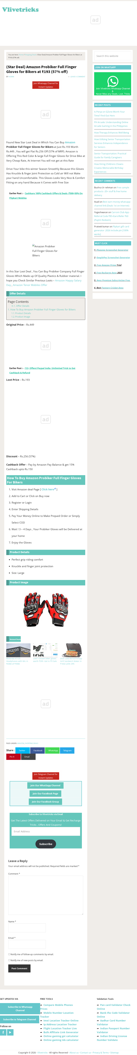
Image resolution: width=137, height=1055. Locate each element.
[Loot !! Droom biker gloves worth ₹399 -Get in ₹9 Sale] (45, 650)
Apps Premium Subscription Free (113, 280)
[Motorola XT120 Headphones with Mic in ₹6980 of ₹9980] (18, 650)
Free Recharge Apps (106, 272)
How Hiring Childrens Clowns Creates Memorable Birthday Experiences (108, 168)
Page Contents (18, 302)
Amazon (70, 142)
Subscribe (45, 844)
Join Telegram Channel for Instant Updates (46, 776)
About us (74, 1052)
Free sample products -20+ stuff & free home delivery (111, 191)
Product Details (23, 313)
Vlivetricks (20, 9)
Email (12, 937)
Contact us (85, 1052)
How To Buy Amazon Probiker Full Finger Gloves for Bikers (43, 309)
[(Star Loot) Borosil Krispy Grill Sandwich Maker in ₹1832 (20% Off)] (72, 650)
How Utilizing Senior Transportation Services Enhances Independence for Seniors (112, 143)
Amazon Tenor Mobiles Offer (30, 285)
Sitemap (114, 1052)
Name (12, 921)
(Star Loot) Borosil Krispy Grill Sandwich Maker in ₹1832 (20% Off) (71, 661)
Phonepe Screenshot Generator (112, 250)
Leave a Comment (77, 77)
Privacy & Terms (101, 1052)
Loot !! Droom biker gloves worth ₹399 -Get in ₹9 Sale (45, 659)
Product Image (22, 316)
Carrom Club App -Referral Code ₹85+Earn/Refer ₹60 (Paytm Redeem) (112, 216)
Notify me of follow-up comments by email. (32, 954)
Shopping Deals (31, 743)
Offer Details (22, 305)
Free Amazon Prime (106, 265)
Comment (14, 873)
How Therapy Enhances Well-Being (111, 132)
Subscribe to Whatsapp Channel (20, 1008)
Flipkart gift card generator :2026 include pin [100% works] (111, 230)
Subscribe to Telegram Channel (19, 1019)
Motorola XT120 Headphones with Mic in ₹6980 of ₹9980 (17, 661)
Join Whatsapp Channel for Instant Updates (46, 85)
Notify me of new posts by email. (27, 960)
